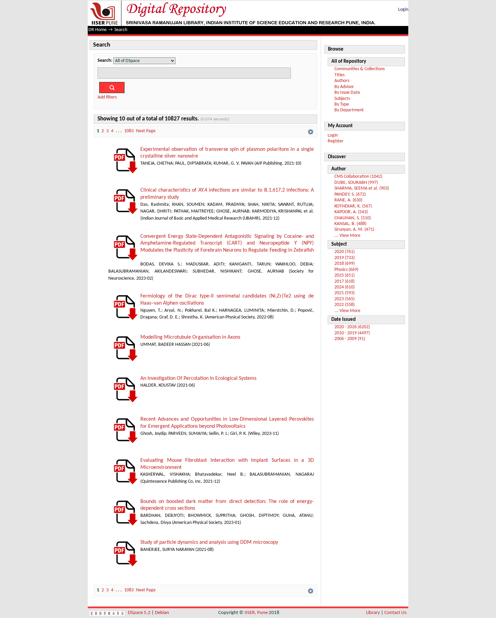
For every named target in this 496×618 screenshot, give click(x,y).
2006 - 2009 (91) (349, 339)
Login (403, 9)
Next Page (146, 131)
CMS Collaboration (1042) (358, 176)
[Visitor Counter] (107, 613)
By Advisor (344, 87)
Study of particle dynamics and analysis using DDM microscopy (209, 542)
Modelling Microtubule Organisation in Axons (190, 337)
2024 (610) (344, 287)
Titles (339, 75)
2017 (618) (344, 281)
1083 (129, 131)
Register (335, 141)
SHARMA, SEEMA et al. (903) (361, 188)
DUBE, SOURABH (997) (356, 182)
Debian (162, 612)
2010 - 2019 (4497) (352, 333)
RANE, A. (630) (348, 200)
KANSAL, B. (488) (350, 224)
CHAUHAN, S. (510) (352, 218)
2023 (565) (344, 299)
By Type (341, 104)
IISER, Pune (256, 612)
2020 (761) (344, 252)
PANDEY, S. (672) (350, 194)
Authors (341, 81)
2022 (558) (344, 305)
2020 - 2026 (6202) (352, 327)
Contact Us (395, 612)
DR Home (97, 30)
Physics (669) (346, 270)
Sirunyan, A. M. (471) (354, 229)
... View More (347, 235)
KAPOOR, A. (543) (351, 212)
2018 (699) (344, 263)
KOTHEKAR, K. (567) (353, 206)
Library (373, 612)
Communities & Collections (359, 69)
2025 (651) (344, 275)
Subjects (342, 98)
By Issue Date (347, 92)
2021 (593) (344, 293)
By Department (349, 110)
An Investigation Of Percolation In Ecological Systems (198, 378)
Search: (105, 60)
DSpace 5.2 (139, 612)
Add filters (107, 97)
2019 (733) (344, 258)
